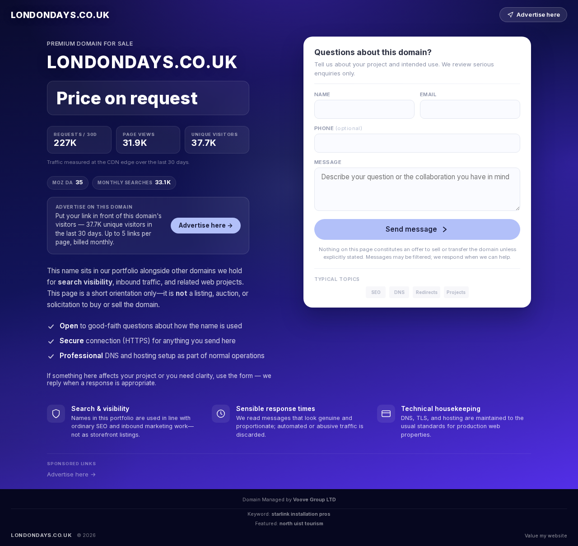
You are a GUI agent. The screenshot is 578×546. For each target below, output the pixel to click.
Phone (338, 128)
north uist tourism (301, 523)
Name (322, 94)
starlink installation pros (301, 514)
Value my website (546, 535)
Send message (411, 229)
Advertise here (538, 14)
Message (327, 162)
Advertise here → (206, 225)
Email (428, 94)
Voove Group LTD (314, 499)
